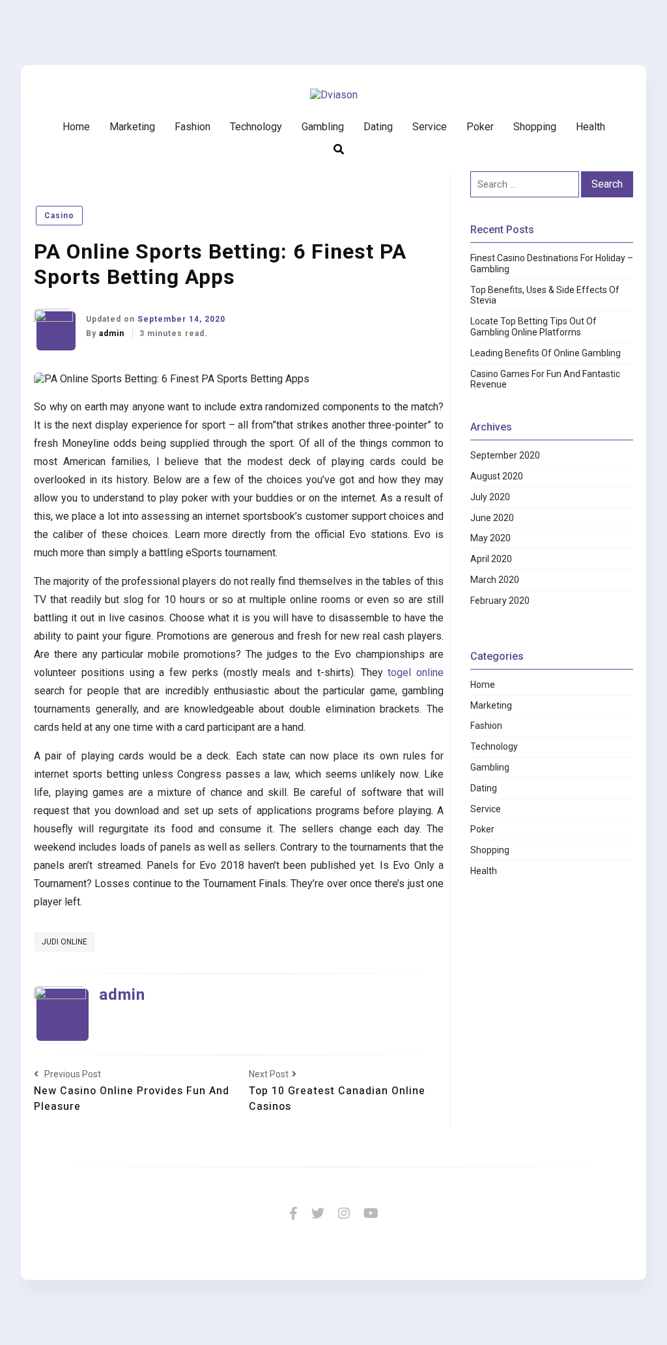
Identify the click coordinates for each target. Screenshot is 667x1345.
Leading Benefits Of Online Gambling (545, 353)
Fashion (192, 126)
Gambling (323, 126)
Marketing (132, 126)
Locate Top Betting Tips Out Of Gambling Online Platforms (533, 326)
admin (113, 333)
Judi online (64, 941)
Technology (256, 126)
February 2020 (500, 600)
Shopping (534, 126)
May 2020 (490, 538)
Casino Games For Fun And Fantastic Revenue (545, 379)
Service (429, 126)
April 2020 (491, 559)
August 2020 (496, 476)
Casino (59, 215)
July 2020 (490, 497)
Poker (480, 126)
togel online (416, 672)
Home (76, 126)
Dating (378, 126)
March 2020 (494, 579)
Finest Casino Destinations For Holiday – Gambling (551, 263)
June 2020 (492, 518)
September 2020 (505, 455)
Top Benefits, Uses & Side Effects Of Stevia (544, 295)
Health (590, 126)
